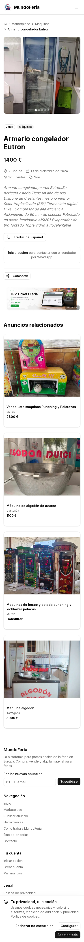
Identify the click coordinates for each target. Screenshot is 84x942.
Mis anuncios (13, 873)
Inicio (7, 803)
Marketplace (21, 24)
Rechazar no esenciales (34, 926)
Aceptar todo (68, 935)
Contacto (10, 841)
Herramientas (13, 822)
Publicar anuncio (16, 816)
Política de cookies (25, 916)
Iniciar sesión (13, 861)
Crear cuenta (13, 867)
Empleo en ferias (16, 835)
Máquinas (42, 24)
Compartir (20, 276)
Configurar (69, 926)
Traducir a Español (28, 237)
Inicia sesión (18, 252)
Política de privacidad (20, 893)
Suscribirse (69, 781)
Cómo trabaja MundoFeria (23, 828)
